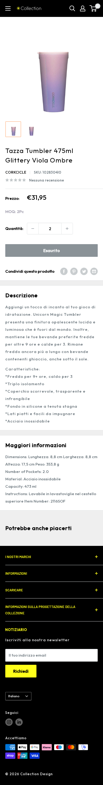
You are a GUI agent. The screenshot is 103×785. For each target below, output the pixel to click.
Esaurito (51, 250)
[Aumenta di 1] (67, 228)
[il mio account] (82, 8)
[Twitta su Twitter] (84, 271)
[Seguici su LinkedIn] (19, 722)
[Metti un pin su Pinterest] (74, 271)
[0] (93, 8)
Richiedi (21, 671)
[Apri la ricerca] (72, 8)
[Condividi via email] (94, 271)
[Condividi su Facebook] (64, 271)
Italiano (14, 696)
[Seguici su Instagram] (9, 722)
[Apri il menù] (8, 8)
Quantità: (14, 228)
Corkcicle (15, 172)
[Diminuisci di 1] (32, 228)
